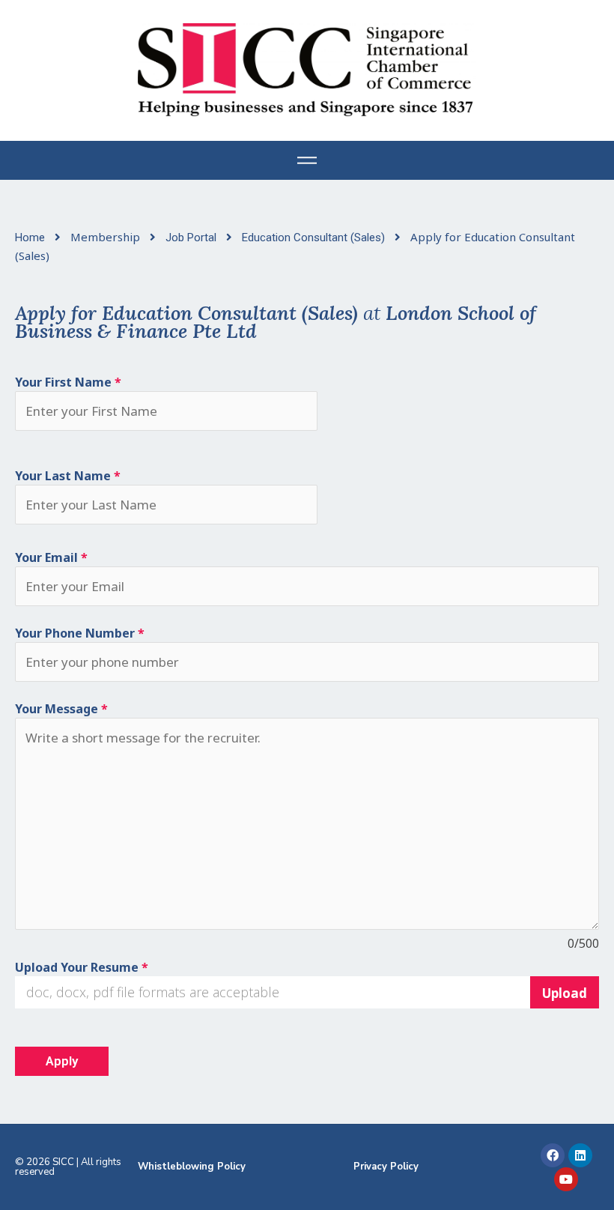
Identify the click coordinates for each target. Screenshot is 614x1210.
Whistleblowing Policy (192, 1166)
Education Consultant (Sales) (315, 237)
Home (31, 237)
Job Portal (192, 237)
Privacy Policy (386, 1166)
